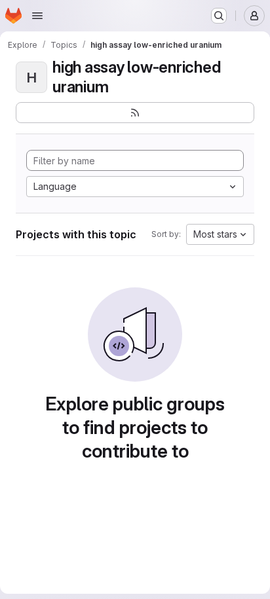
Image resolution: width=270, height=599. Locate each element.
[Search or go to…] (219, 16)
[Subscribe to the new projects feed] (135, 112)
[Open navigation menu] (37, 15)
